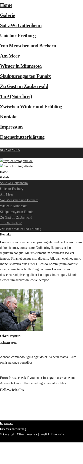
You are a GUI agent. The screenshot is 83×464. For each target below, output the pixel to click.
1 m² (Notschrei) (16, 96)
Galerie (7, 15)
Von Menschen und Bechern (28, 45)
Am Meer (10, 56)
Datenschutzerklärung (22, 137)
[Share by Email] (0, 461)
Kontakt (8, 116)
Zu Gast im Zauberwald (24, 86)
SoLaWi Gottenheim (21, 25)
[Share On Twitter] (0, 450)
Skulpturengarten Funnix (25, 76)
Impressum (11, 127)
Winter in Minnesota (21, 66)
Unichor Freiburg (18, 35)
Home (6, 5)
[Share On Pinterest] (0, 456)
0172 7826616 (10, 150)
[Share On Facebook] (0, 445)
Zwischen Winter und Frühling (31, 106)
